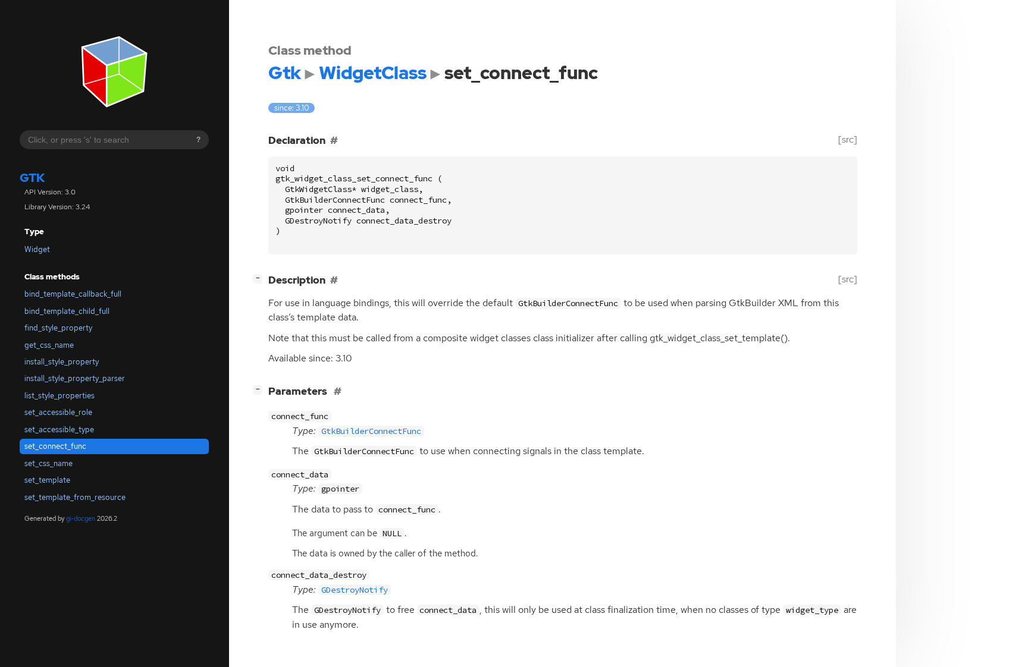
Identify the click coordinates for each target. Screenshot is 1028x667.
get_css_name (49, 345)
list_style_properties (59, 396)
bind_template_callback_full (72, 294)
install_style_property (61, 362)
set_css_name (48, 463)
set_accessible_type (59, 429)
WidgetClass (373, 72)
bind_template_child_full (66, 311)
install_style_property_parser (74, 379)
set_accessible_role (58, 413)
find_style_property (58, 328)
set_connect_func (55, 446)
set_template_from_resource (75, 497)
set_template (47, 480)
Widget (37, 249)
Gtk (32, 178)
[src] (847, 139)
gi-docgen (80, 519)
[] (260, 278)
